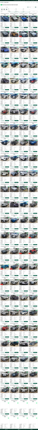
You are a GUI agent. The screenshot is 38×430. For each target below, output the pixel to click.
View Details (3, 27)
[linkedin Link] (36, 0)
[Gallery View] (35, 7)
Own (33, 2)
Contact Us (7, 27)
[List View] (36, 7)
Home (25, 2)
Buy (31, 2)
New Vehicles (28, 2)
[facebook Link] (35, 0)
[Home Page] (2, 2)
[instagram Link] (37, 0)
